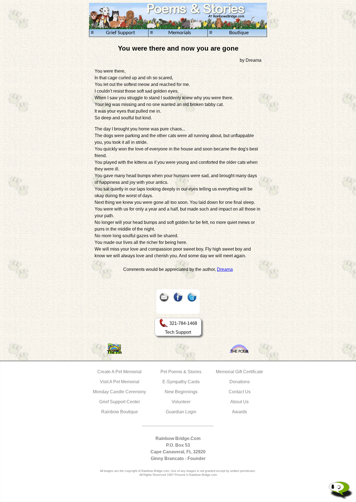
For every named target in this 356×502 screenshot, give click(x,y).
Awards (239, 411)
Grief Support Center (119, 401)
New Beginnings (181, 391)
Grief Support (113, 33)
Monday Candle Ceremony (119, 391)
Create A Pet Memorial (119, 371)
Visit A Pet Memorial (119, 381)
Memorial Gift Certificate (239, 371)
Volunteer (181, 401)
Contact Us (240, 391)
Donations (239, 381)
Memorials (170, 33)
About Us (239, 401)
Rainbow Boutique (119, 411)
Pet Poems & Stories (180, 371)
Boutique (229, 33)
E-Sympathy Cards (181, 381)
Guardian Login (181, 411)
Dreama (225, 269)
